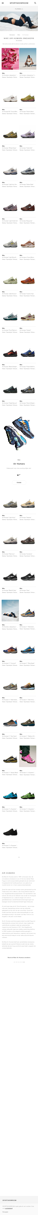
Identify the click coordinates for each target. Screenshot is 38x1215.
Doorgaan (5, 1212)
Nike (19, 34)
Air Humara (25, 34)
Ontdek (19, 482)
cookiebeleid (8, 1208)
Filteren (19, 9)
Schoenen (12, 34)
